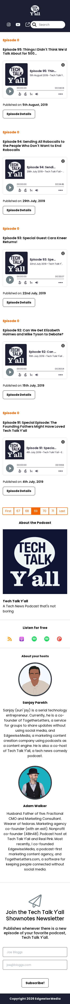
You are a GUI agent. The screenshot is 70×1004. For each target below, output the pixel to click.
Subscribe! (35, 983)
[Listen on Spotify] (34, 639)
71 (52, 511)
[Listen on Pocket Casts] (59, 639)
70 (44, 511)
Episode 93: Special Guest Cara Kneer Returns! (35, 240)
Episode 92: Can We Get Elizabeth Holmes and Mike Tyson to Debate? (33, 332)
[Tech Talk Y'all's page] (25, 25)
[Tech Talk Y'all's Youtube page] (15, 25)
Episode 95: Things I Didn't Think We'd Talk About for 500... (35, 51)
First (8, 511)
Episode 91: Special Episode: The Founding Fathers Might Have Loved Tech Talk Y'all (34, 426)
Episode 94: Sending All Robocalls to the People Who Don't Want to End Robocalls (34, 145)
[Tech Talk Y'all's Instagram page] (8, 25)
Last (62, 511)
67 (18, 511)
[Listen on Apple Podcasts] (22, 639)
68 (27, 511)
